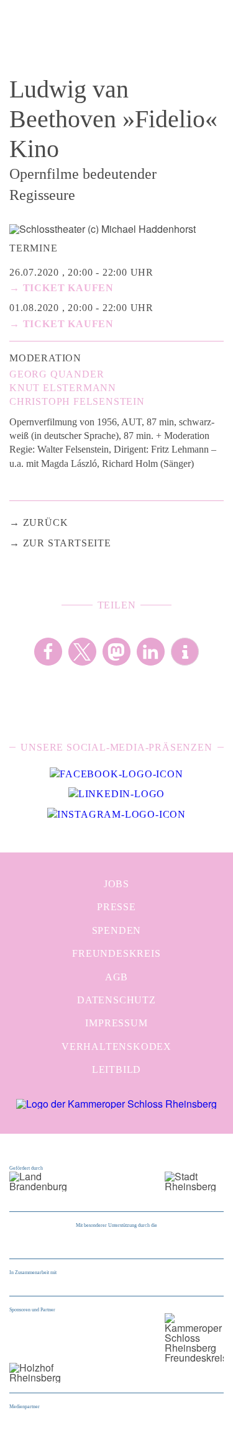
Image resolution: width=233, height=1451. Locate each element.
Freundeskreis (116, 953)
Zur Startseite (67, 543)
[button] (48, 652)
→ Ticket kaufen (61, 288)
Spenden (117, 930)
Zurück (45, 522)
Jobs (116, 884)
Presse (116, 907)
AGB (116, 977)
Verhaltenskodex (116, 1046)
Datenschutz (116, 1000)
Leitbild (116, 1069)
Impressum (116, 1023)
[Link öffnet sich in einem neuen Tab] (116, 774)
